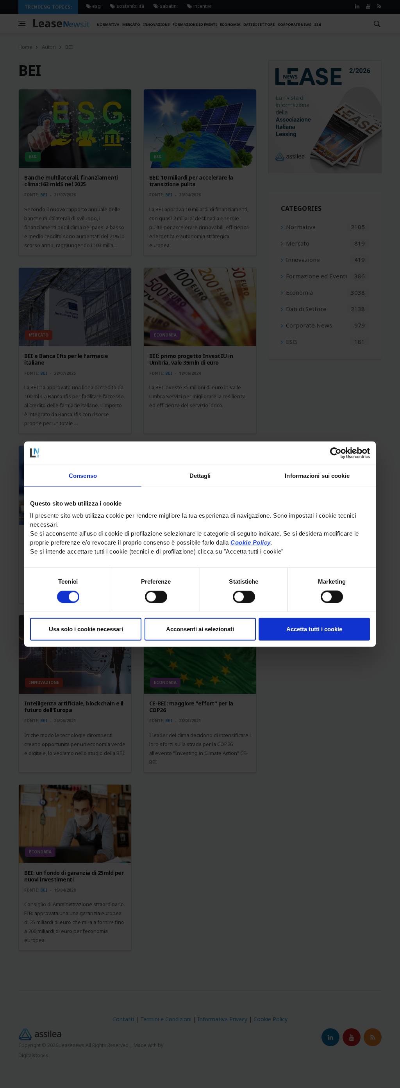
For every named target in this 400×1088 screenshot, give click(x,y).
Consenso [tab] (83, 475)
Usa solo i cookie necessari (86, 629)
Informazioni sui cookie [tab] (317, 475)
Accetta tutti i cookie (314, 629)
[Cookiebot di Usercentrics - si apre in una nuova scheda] (336, 453)
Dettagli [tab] (200, 475)
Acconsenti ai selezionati (200, 629)
